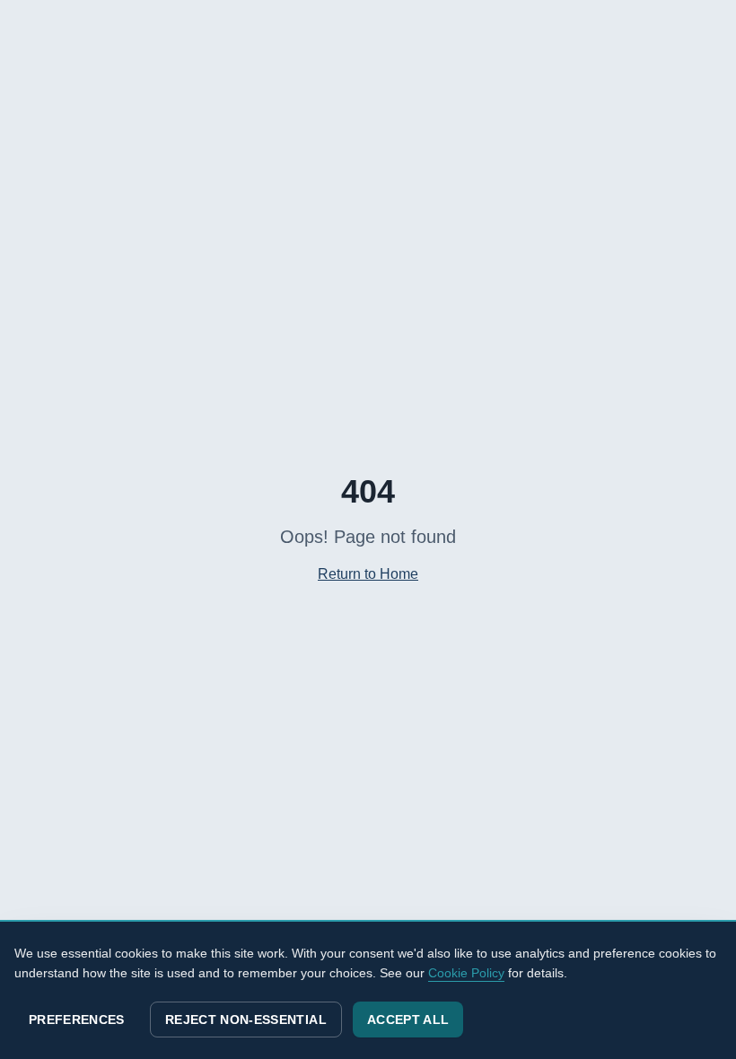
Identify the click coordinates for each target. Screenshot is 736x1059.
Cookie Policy (466, 973)
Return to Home (368, 574)
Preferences (77, 1019)
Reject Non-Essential (246, 1019)
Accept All (408, 1019)
